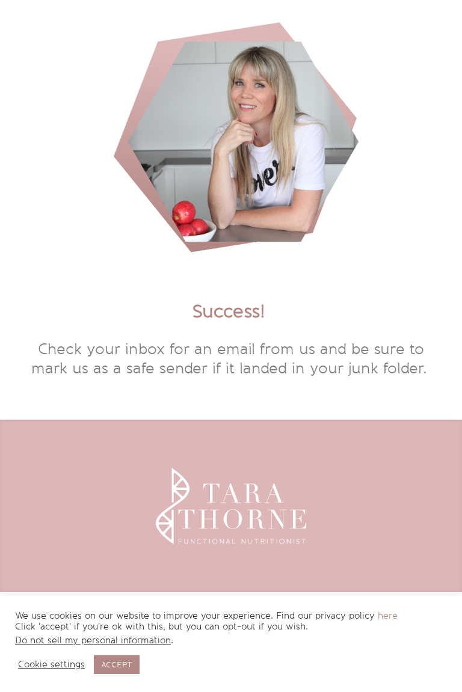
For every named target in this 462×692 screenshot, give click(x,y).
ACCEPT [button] (116, 665)
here (388, 615)
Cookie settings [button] (51, 664)
